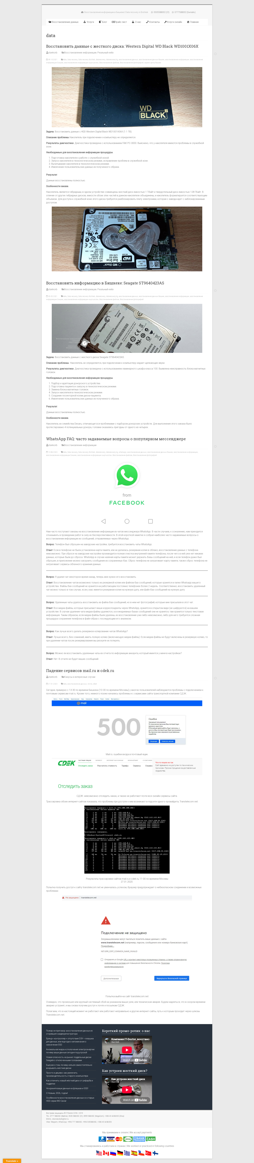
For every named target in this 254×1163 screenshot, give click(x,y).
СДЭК (183, 693)
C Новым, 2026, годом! (57, 1093)
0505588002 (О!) (161, 12)
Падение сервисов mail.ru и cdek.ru (80, 670)
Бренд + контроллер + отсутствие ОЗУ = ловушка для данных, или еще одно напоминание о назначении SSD (70, 1041)
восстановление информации (177, 60)
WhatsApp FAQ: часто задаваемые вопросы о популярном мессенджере (116, 438)
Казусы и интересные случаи (79, 677)
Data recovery (72, 60)
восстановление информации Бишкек (61, 455)
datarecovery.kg (112, 60)
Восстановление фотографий (131, 63)
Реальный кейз (105, 52)
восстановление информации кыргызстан (81, 63)
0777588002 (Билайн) (184, 12)
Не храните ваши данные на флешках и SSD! (67, 1088)
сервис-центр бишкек (152, 63)
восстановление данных (128, 60)
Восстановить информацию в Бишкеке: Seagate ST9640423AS (105, 282)
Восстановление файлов (109, 63)
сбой (95, 684)
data (65, 60)
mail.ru (72, 693)
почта (90, 684)
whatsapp (122, 452)
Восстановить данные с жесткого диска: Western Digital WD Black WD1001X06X (122, 46)
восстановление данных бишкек (151, 60)
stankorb (52, 52)
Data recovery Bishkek (86, 60)
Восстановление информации (80, 52)
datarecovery (100, 60)
